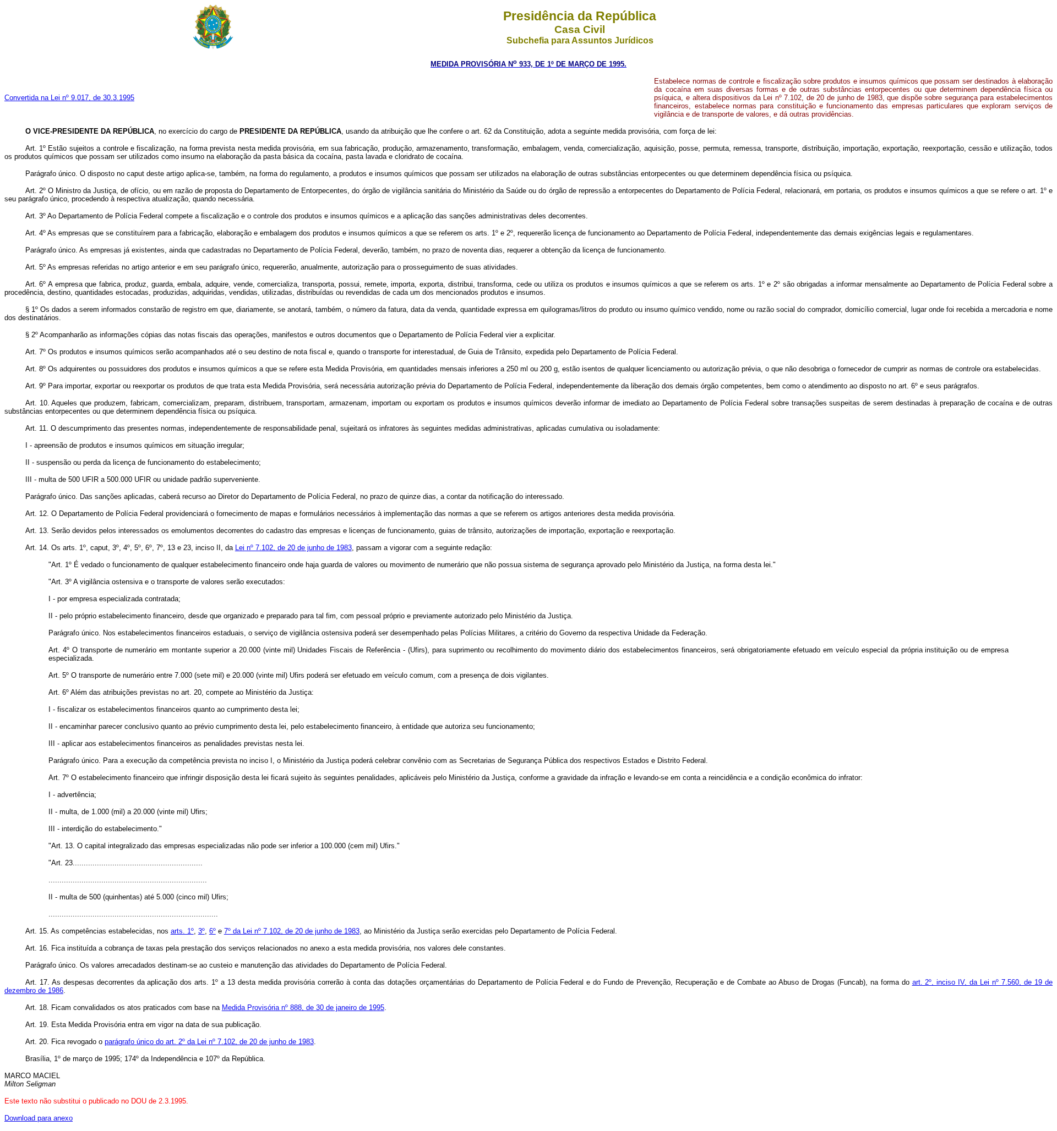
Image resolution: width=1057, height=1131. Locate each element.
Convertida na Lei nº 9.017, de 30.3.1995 (69, 98)
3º (201, 931)
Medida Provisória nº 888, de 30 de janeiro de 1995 (303, 1007)
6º (212, 931)
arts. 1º (182, 931)
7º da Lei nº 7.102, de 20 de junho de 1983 (291, 931)
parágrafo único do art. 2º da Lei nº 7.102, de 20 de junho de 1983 (209, 1041)
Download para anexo (38, 1118)
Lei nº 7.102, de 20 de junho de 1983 (293, 547)
